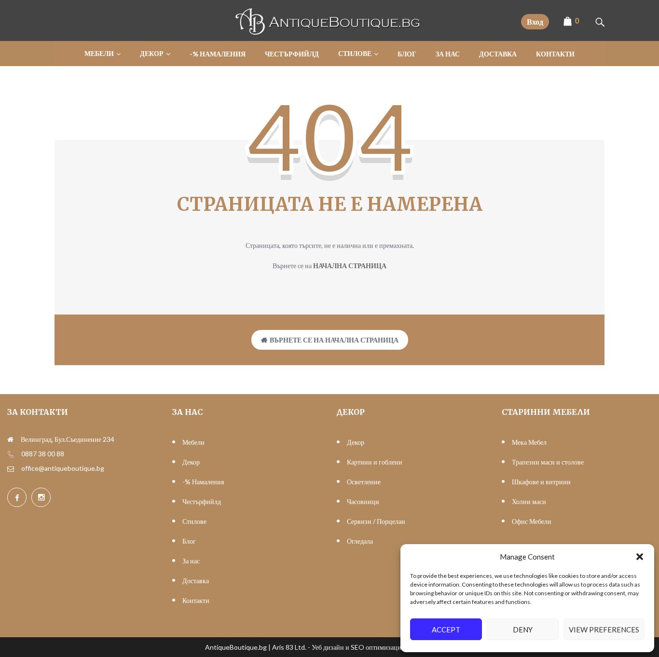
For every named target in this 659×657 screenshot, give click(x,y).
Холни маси (529, 501)
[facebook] (17, 497)
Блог (189, 541)
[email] (10, 468)
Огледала (360, 541)
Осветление (364, 482)
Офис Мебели (531, 521)
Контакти (195, 600)
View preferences (604, 629)
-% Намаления (203, 482)
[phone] (10, 454)
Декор (191, 462)
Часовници (363, 501)
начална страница (349, 265)
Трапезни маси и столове (548, 462)
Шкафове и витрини (541, 482)
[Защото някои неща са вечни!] (329, 32)
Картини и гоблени (374, 462)
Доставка (195, 580)
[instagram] (41, 497)
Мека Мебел (529, 442)
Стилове (194, 521)
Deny (523, 629)
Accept (446, 629)
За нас (191, 561)
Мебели (193, 442)
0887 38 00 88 (42, 454)
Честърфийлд (201, 501)
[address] (10, 439)
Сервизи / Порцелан (376, 521)
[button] (640, 556)
